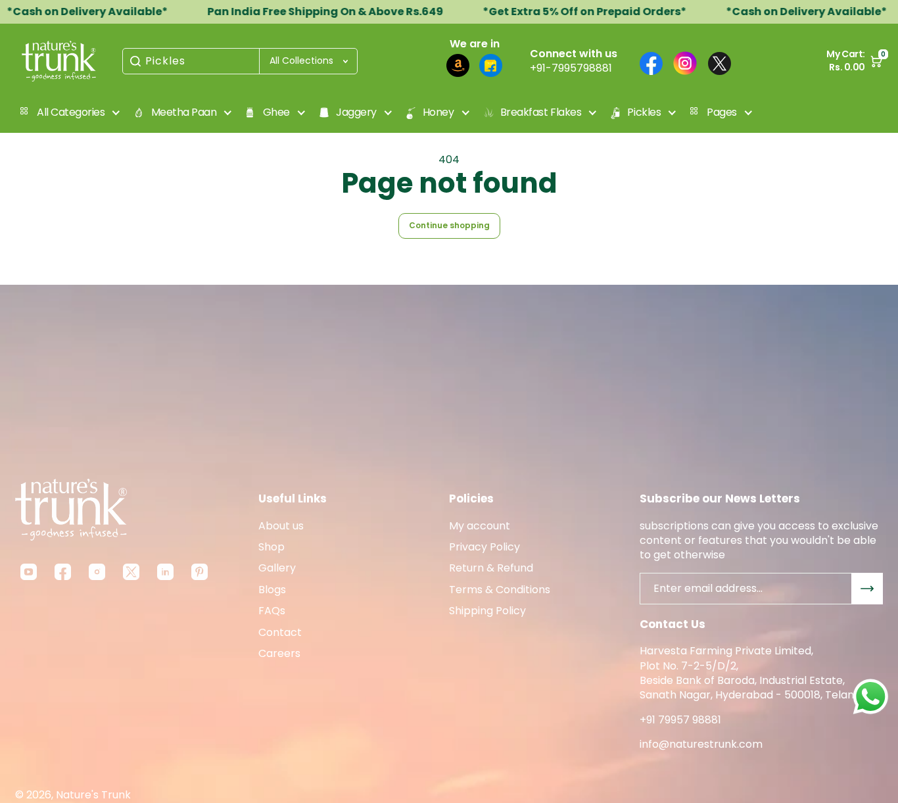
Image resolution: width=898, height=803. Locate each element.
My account (479, 526)
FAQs (271, 611)
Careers (279, 653)
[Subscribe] (867, 588)
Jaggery (356, 112)
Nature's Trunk (93, 795)
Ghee (276, 112)
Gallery (277, 568)
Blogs (272, 590)
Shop (271, 547)
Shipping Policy (487, 611)
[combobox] (240, 61)
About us (281, 526)
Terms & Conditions (499, 590)
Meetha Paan (184, 112)
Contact (280, 632)
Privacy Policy (484, 547)
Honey (438, 112)
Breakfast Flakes (540, 112)
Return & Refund (491, 568)
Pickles (165, 61)
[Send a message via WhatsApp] (870, 697)
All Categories (71, 112)
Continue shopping (449, 225)
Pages (722, 112)
